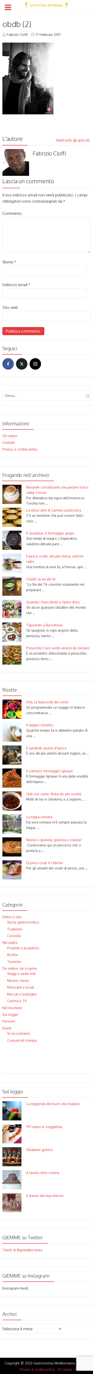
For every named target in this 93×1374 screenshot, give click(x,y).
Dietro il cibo (12, 917)
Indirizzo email (16, 284)
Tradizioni (14, 929)
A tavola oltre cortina (42, 1173)
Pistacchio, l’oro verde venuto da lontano (58, 648)
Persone (8, 1021)
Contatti (8, 442)
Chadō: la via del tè (41, 579)
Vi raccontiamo (18, 1033)
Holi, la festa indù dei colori (47, 702)
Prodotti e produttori (23, 948)
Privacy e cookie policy (19, 449)
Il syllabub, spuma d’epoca (46, 748)
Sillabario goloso (39, 1150)
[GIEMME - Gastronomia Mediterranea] (46, 4)
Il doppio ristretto (39, 725)
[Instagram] (35, 364)
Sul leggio (10, 1014)
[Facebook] (8, 364)
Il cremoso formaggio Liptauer (49, 771)
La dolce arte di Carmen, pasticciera (53, 510)
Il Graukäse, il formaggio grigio (50, 533)
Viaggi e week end (21, 974)
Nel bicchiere (12, 1008)
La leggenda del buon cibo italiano (53, 1104)
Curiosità (14, 936)
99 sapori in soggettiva (44, 1127)
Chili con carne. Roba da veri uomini (53, 794)
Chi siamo (9, 436)
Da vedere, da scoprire (19, 968)
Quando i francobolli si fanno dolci (53, 602)
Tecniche (14, 962)
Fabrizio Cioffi (17, 35)
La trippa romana (39, 817)
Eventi (6, 1028)
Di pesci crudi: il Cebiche (44, 863)
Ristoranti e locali (20, 987)
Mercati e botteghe (22, 994)
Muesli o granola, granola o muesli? (54, 840)
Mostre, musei (18, 981)
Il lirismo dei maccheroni (44, 1196)
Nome (9, 262)
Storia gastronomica (23, 922)
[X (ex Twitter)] (21, 364)
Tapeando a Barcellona (44, 625)
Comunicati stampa (22, 1040)
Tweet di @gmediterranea (22, 1250)
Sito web (10, 307)
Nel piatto (10, 942)
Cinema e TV (16, 1001)
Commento (12, 213)
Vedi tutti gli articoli (73, 140)
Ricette (12, 955)
